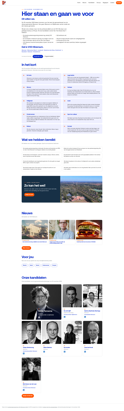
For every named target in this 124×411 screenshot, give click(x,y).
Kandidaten (91, 2)
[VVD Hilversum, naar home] (4, 3)
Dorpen (54, 265)
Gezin (31, 265)
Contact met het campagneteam (50, 407)
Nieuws (84, 2)
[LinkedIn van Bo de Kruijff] (64, 317)
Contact (119, 2)
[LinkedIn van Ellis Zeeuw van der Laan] (23, 390)
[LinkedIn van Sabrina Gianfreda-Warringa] (85, 317)
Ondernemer (46, 265)
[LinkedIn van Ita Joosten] (64, 351)
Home (78, 2)
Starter (25, 265)
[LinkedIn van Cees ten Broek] (85, 351)
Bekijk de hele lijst (28, 395)
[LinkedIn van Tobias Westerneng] (23, 353)
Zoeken (112, 2)
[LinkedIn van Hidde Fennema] (39, 317)
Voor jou (99, 2)
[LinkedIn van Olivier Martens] (44, 351)
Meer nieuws (26, 248)
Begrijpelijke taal (38, 56)
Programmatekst (49, 56)
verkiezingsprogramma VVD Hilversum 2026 (18, 407)
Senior (37, 265)
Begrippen (105, 2)
